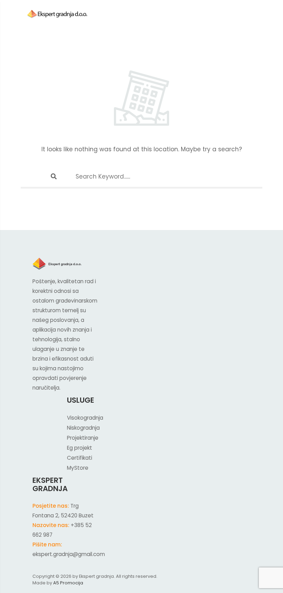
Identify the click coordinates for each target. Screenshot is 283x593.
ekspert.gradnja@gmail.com (68, 554)
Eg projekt (79, 447)
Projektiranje (82, 437)
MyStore (77, 467)
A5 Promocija (68, 583)
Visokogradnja (85, 417)
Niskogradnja (83, 427)
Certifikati (79, 457)
